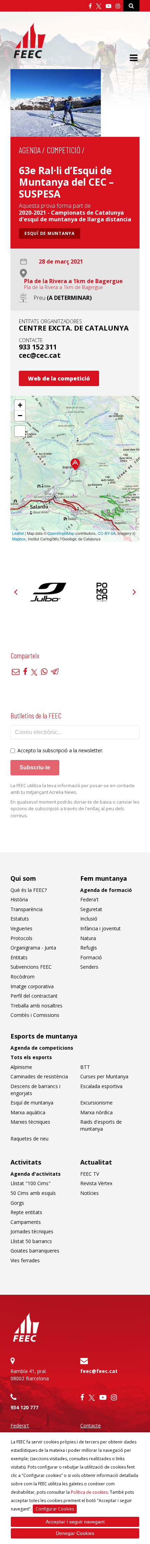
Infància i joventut (100, 928)
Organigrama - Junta (33, 947)
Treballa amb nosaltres (36, 1005)
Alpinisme (21, 1067)
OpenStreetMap (60, 533)
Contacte (90, 1425)
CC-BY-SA (106, 533)
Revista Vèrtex (96, 1183)
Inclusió (88, 918)
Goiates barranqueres (34, 1250)
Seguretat (91, 909)
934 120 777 (24, 1407)
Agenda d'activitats (35, 1173)
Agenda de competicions (41, 1047)
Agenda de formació (106, 890)
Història (19, 899)
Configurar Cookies (55, 1509)
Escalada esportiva (101, 1086)
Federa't (89, 899)
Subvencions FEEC (31, 966)
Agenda (29, 150)
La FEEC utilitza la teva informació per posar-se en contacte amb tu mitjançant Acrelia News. (72, 789)
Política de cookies (89, 1492)
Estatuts (19, 918)
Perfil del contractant (34, 995)
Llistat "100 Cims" (30, 1183)
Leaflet (18, 533)
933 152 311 (38, 347)
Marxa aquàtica (27, 1112)
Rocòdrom (22, 976)
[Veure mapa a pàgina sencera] (20, 431)
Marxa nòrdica (96, 1112)
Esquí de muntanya (49, 233)
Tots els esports (31, 1057)
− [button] (20, 415)
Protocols (21, 938)
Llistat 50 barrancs (31, 1241)
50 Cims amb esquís (33, 1193)
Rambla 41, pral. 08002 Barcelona (29, 1375)
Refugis (88, 947)
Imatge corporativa (32, 986)
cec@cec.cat (40, 355)
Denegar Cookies (75, 1533)
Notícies (89, 1193)
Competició (63, 150)
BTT (85, 1067)
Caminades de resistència (39, 1076)
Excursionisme (96, 1102)
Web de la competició (59, 378)
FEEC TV (89, 1173)
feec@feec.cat (99, 1371)
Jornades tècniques (31, 1231)
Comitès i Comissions (34, 1015)
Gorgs (17, 1202)
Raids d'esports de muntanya (101, 1125)
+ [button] (20, 405)
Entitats (19, 957)
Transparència (26, 909)
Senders (89, 966)
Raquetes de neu (29, 1138)
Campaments (25, 1222)
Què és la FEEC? (28, 890)
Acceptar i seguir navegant (75, 1521)
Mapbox (19, 538)
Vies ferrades (25, 1260)
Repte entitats (26, 1212)
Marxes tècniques (30, 1121)
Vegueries (21, 928)
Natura (88, 938)
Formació (91, 957)
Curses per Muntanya (104, 1076)
